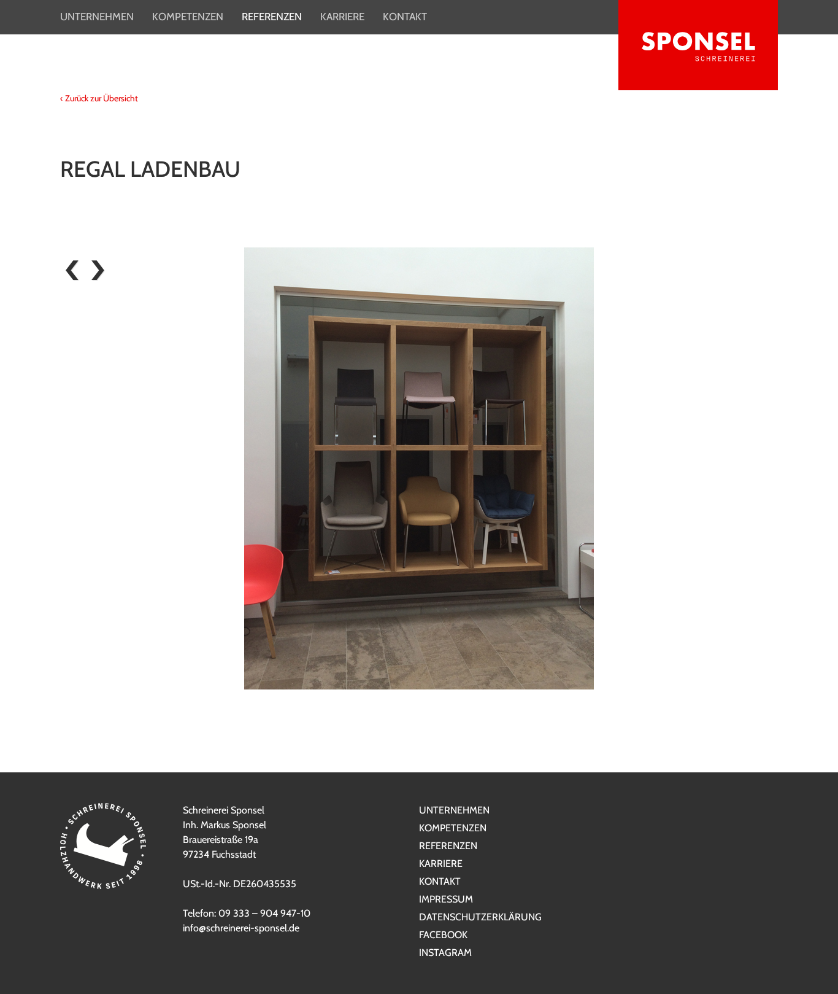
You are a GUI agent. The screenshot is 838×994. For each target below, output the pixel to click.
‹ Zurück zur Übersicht (99, 98)
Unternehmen (97, 16)
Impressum (446, 899)
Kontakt (405, 16)
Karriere (342, 16)
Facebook (443, 935)
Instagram (445, 952)
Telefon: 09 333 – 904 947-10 (246, 913)
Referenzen (272, 16)
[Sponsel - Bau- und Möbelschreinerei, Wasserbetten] (698, 47)
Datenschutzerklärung (480, 917)
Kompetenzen (187, 16)
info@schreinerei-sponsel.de (241, 928)
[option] (419, 468)
